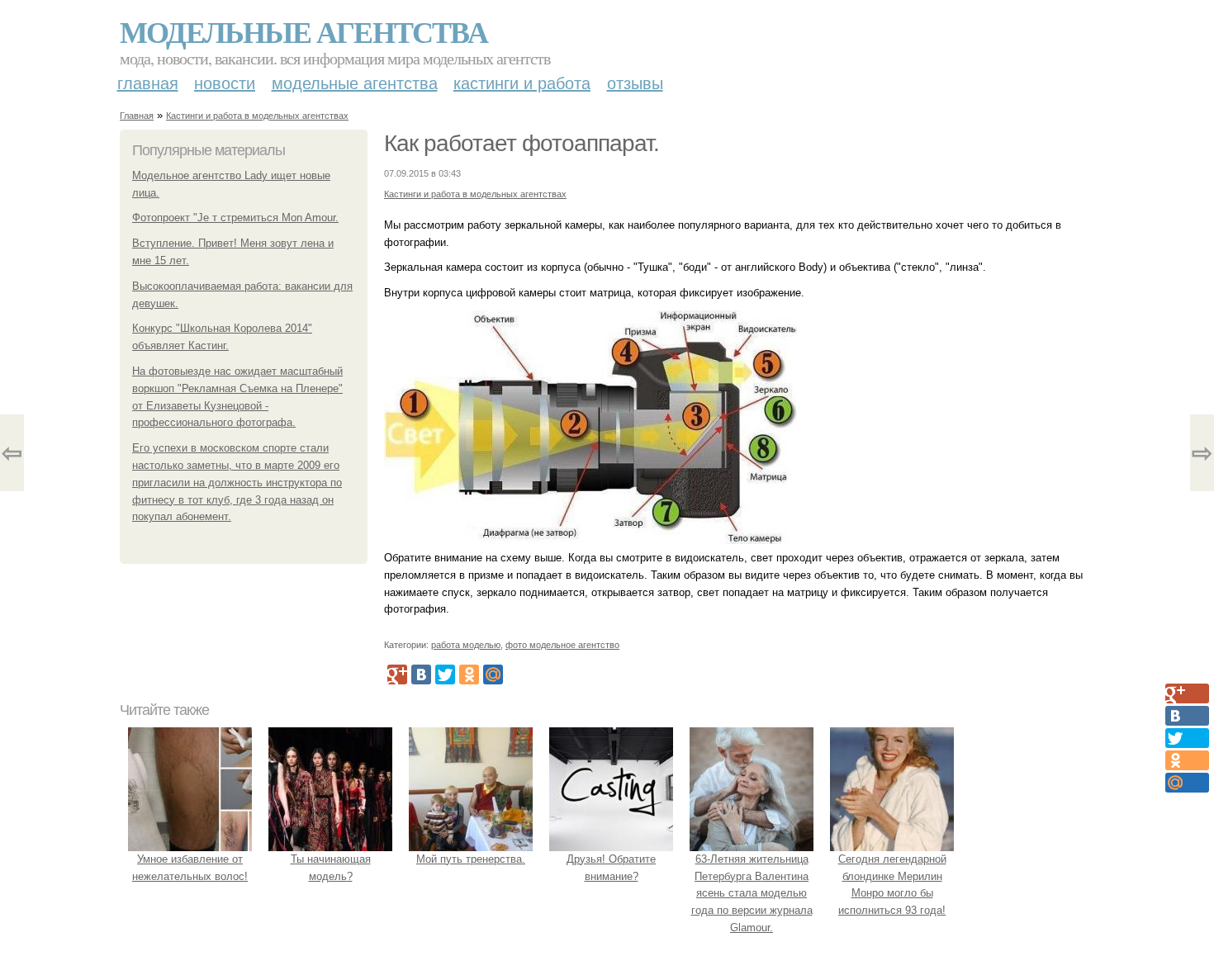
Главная (147, 83)
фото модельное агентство (562, 645)
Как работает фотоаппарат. (521, 143)
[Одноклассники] (469, 674)
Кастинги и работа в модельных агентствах (257, 116)
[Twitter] (445, 674)
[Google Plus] (397, 674)
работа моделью (465, 645)
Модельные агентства (303, 31)
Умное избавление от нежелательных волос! (190, 868)
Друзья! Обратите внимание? (611, 868)
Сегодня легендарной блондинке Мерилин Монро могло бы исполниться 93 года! (892, 884)
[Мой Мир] (493, 674)
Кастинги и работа (521, 83)
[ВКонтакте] (421, 674)
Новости (224, 83)
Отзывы (635, 83)
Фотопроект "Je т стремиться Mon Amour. (235, 217)
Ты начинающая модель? (331, 868)
